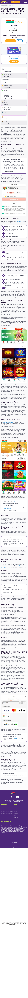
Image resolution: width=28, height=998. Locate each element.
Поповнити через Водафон (7, 811)
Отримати (14, 61)
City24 (15, 736)
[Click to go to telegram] (17, 797)
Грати (19, 40)
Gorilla (15, 811)
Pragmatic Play (7, 508)
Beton (15, 815)
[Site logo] (4, 2)
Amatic (14, 501)
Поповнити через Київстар (7, 809)
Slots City (16, 817)
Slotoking (16, 813)
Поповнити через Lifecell (6, 813)
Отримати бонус (10, 40)
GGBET (15, 809)
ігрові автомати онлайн (8, 422)
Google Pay (17, 738)
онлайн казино (20, 221)
